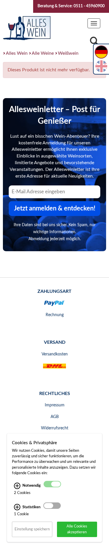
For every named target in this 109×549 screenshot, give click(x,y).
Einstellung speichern (32, 529)
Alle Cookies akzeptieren (77, 529)
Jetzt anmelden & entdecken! (54, 208)
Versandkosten (55, 354)
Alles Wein (17, 53)
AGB (55, 417)
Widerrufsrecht (54, 428)
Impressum (55, 405)
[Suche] (94, 42)
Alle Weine (43, 53)
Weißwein (68, 53)
